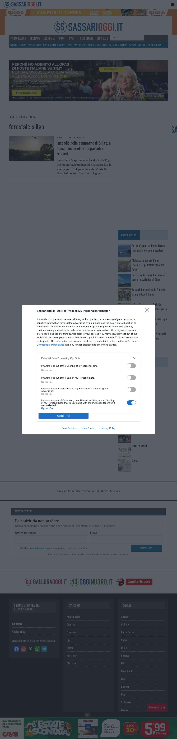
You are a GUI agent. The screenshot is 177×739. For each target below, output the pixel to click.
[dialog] (88, 369)
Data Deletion (69, 428)
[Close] (148, 311)
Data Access (88, 428)
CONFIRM (63, 416)
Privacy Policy (108, 428)
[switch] (131, 365)
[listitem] (88, 358)
